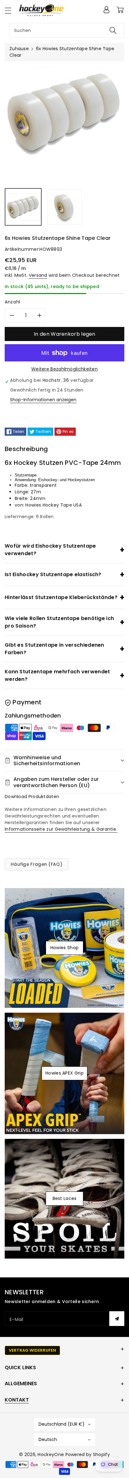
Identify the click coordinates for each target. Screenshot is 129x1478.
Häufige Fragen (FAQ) (36, 864)
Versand (38, 275)
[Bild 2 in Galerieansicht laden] (64, 207)
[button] (11, 10)
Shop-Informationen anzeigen (43, 400)
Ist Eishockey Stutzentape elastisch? (53, 574)
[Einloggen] (106, 10)
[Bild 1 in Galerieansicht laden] (23, 207)
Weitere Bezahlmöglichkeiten (64, 369)
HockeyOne (51, 1454)
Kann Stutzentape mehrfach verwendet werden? (57, 675)
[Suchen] (113, 30)
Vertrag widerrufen (32, 1350)
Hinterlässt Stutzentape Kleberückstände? (61, 597)
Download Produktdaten (32, 796)
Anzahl (12, 302)
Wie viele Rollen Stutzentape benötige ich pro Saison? (59, 622)
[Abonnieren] (116, 1318)
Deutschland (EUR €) (62, 1424)
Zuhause (19, 48)
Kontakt (17, 1399)
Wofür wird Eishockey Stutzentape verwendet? (50, 549)
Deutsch (48, 1439)
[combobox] (66, 30)
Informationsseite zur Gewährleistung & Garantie (61, 829)
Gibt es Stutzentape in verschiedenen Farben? (54, 648)
